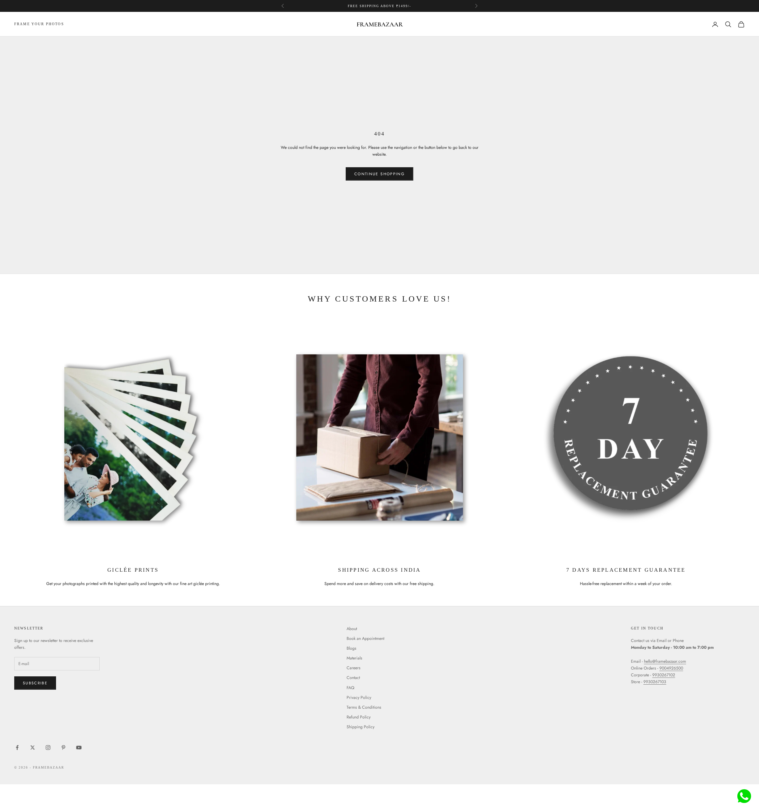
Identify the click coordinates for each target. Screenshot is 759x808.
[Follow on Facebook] (17, 747)
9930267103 (654, 682)
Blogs (351, 648)
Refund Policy (359, 717)
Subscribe (35, 683)
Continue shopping (379, 174)
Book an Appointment (365, 638)
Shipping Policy (360, 727)
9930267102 (663, 675)
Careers (354, 668)
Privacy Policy (359, 697)
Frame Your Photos (39, 24)
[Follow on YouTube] (79, 747)
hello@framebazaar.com (665, 661)
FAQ (350, 688)
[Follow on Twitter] (33, 747)
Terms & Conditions (364, 707)
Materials (354, 658)
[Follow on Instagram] (48, 747)
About (352, 629)
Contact (353, 677)
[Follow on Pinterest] (63, 747)
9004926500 (671, 668)
